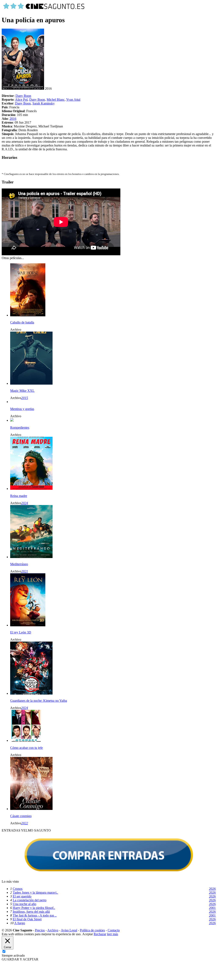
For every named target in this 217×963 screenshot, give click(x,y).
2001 (212, 908)
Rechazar (100, 934)
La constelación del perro (29, 900)
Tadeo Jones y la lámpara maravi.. (35, 892)
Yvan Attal (73, 99)
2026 (212, 888)
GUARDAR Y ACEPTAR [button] (20, 959)
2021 (24, 571)
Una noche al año (24, 904)
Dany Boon (23, 96)
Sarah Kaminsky (43, 103)
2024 (24, 503)
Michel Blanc (56, 99)
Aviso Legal (69, 930)
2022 (24, 823)
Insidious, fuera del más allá (31, 911)
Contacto (114, 930)
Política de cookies (92, 930)
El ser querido (22, 896)
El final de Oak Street (27, 919)
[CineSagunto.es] (44, 9)
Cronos (17, 888)
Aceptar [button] (87, 934)
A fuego (19, 923)
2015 (24, 398)
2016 (13, 118)
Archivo (52, 930)
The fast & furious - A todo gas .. (35, 915)
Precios (40, 930)
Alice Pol (21, 99)
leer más (112, 934)
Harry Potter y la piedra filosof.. (34, 908)
